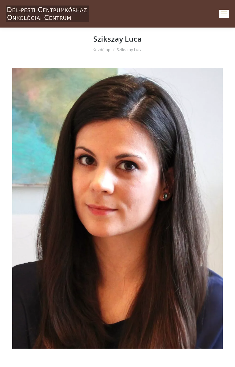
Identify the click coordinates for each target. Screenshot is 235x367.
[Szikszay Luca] (117, 208)
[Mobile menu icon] (224, 14)
